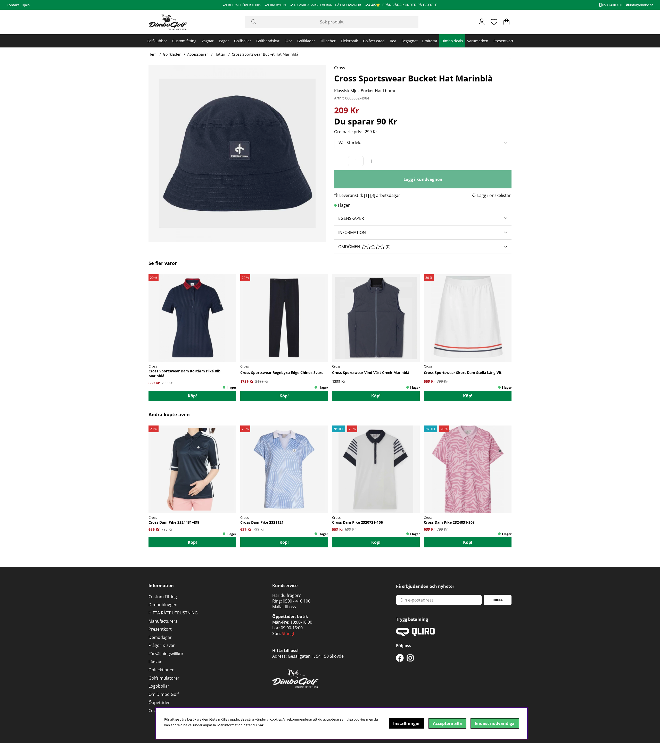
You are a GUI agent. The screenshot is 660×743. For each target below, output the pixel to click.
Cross (339, 68)
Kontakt (13, 5)
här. (261, 725)
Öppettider (159, 702)
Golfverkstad (374, 40)
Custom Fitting (162, 596)
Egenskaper (351, 218)
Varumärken (477, 40)
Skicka (498, 600)
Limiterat (429, 40)
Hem (152, 54)
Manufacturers (162, 621)
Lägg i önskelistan (494, 195)
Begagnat (409, 40)
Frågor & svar (161, 645)
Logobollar (158, 686)
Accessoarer (197, 54)
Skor (288, 40)
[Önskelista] (494, 21)
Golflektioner (161, 670)
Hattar (219, 54)
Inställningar (406, 723)
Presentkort (503, 40)
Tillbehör (328, 40)
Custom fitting (184, 40)
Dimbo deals (452, 40)
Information (352, 232)
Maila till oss (284, 607)
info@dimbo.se (641, 5)
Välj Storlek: (350, 142)
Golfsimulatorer (163, 678)
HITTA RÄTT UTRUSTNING (173, 613)
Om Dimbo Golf (163, 694)
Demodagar (160, 637)
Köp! (192, 396)
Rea (393, 40)
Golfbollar (242, 40)
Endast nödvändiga (495, 723)
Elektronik (349, 40)
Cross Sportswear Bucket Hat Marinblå (265, 54)
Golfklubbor (157, 40)
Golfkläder (306, 40)
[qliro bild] (415, 634)
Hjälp (26, 5)
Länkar (155, 662)
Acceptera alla (447, 723)
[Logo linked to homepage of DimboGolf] (167, 22)
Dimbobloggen (162, 604)
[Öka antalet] (371, 161)
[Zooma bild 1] (237, 153)
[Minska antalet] (339, 161)
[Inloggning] (482, 21)
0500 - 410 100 (296, 601)
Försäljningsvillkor (166, 653)
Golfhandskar (267, 40)
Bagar (224, 40)
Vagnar (208, 40)
